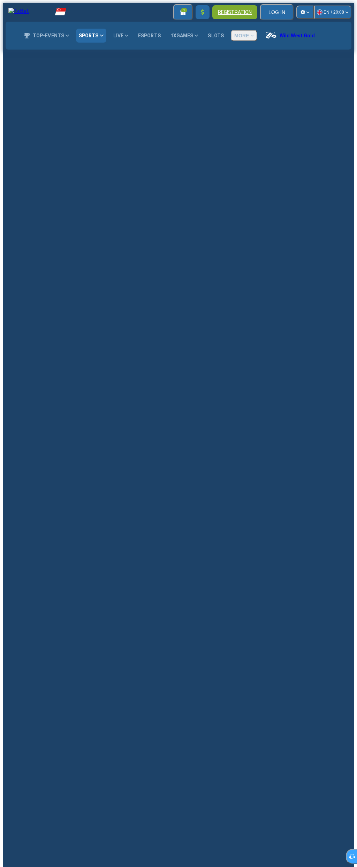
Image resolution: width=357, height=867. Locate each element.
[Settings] (305, 12)
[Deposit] (203, 12)
